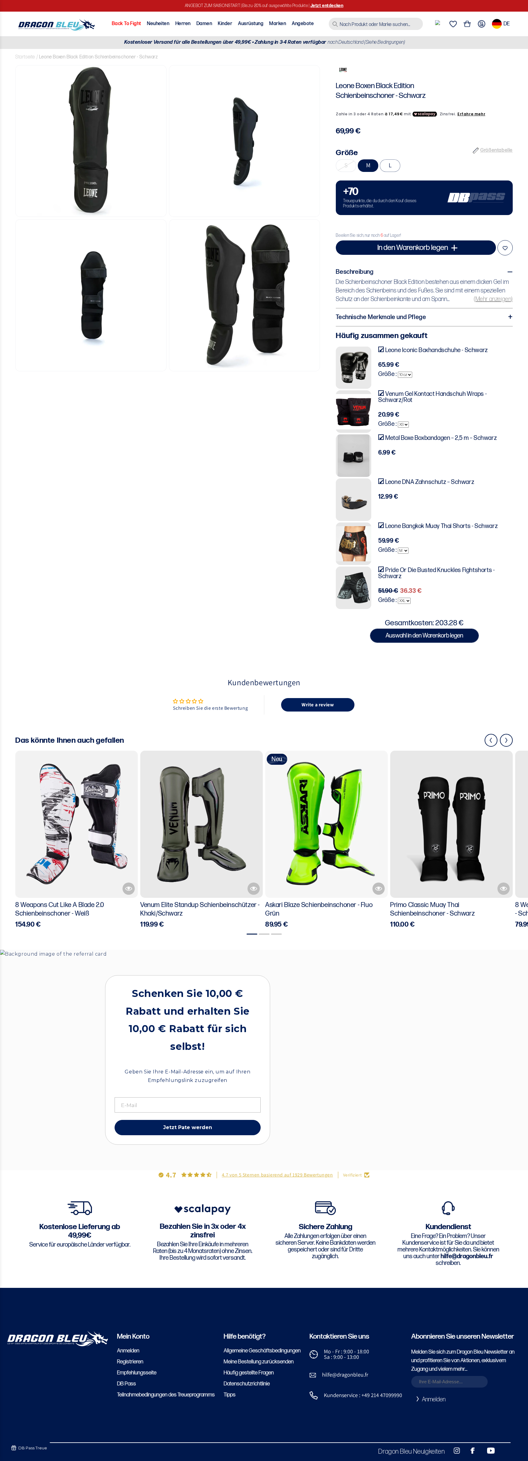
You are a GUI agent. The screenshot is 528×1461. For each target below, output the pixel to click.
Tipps (230, 1395)
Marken (277, 24)
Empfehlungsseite (136, 1373)
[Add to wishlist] (505, 247)
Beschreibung (354, 272)
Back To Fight (126, 24)
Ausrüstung (250, 24)
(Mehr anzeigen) (493, 299)
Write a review (318, 704)
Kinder (225, 24)
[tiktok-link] (503, 1451)
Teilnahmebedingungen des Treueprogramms (166, 1395)
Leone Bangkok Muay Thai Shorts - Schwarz (441, 526)
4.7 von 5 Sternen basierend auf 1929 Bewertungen (277, 1175)
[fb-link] (470, 1451)
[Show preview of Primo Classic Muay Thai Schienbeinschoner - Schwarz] (503, 889)
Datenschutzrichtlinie (247, 1384)
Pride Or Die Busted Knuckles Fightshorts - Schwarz (436, 573)
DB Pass (126, 1384)
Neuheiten (158, 24)
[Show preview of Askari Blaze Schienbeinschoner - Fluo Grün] (378, 889)
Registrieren (130, 1362)
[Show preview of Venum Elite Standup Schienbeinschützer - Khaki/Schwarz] (254, 889)
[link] (424, 197)
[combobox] (376, 24)
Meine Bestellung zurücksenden (259, 1362)
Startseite (25, 57)
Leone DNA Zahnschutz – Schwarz (429, 482)
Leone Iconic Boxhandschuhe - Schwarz (436, 350)
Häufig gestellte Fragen (249, 1373)
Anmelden (128, 1351)
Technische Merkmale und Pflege (381, 317)
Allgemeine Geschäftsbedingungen (262, 1351)
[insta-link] (453, 1451)
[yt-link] (487, 1451)
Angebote (303, 24)
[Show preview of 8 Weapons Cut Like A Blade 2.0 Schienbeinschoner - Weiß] (129, 889)
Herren (183, 24)
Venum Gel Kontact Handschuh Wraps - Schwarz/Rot (432, 397)
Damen (204, 24)
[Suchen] (335, 24)
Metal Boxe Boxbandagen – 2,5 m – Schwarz (441, 438)
